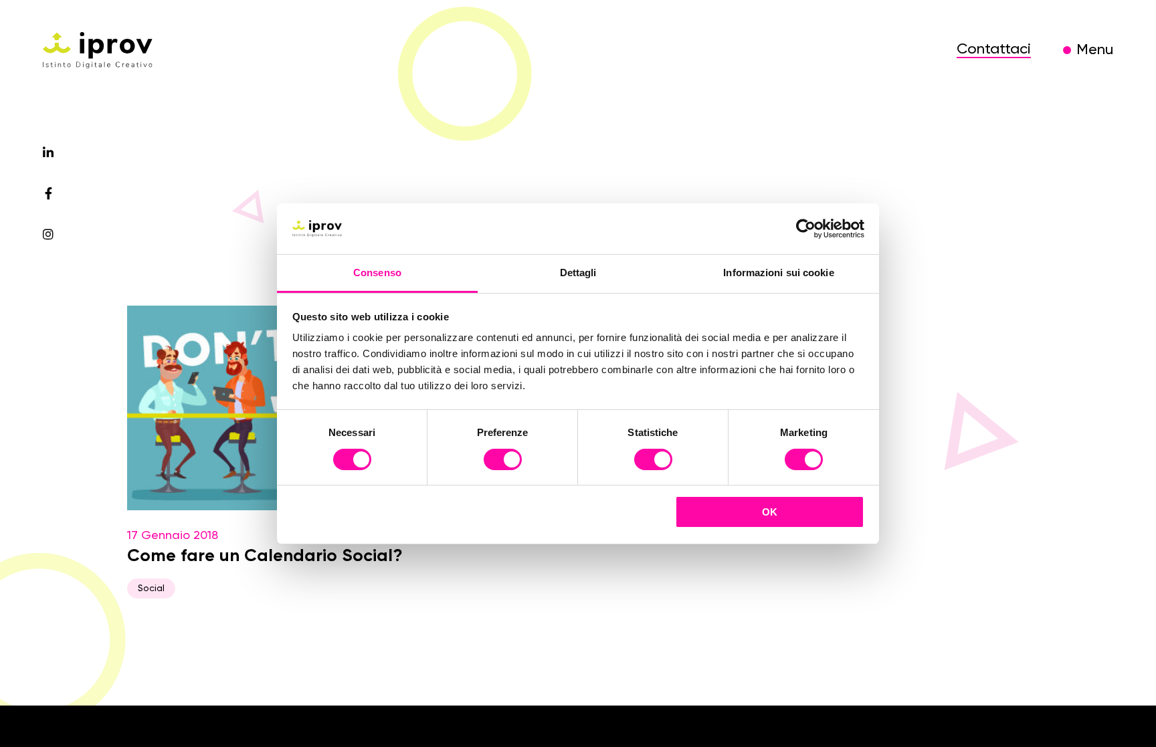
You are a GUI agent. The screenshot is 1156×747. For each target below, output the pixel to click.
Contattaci (994, 49)
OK (769, 512)
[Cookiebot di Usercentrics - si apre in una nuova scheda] (805, 229)
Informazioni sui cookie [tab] (778, 272)
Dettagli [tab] (578, 272)
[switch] (503, 461)
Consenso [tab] (377, 272)
